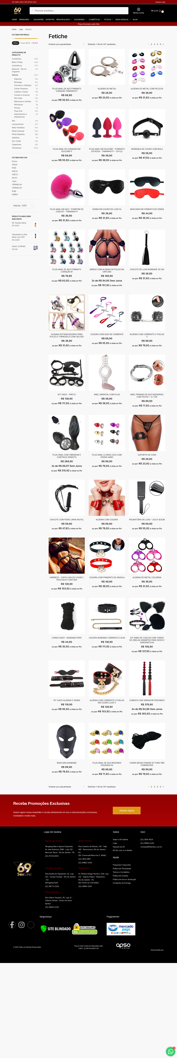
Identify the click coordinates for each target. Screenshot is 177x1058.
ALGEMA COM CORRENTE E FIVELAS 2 (147, 335)
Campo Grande (53, 868)
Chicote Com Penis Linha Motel (67, 519)
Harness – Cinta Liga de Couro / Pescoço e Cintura (67, 578)
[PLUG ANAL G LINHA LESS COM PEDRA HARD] (107, 433)
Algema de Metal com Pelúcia (147, 89)
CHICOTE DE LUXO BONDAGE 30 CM (147, 269)
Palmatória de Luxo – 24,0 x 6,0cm (147, 519)
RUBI (14, 191)
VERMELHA (17, 184)
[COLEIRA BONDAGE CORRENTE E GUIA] (107, 616)
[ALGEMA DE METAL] (107, 67)
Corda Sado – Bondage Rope (67, 638)
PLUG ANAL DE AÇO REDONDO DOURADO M (106, 764)
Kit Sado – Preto (67, 394)
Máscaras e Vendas (22, 101)
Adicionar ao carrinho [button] (67, 106)
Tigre (14, 181)
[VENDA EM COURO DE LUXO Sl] (107, 187)
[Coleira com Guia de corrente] (107, 312)
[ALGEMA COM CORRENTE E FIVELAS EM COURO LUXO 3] (107, 678)
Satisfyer (16, 137)
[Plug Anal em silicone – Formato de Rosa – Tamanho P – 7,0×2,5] (107, 127)
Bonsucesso (85, 841)
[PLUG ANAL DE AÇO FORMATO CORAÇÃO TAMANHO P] (67, 67)
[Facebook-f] (12, 924)
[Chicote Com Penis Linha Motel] (67, 498)
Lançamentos (17, 124)
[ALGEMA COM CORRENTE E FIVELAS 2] (147, 312)
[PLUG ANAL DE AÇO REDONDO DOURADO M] (107, 741)
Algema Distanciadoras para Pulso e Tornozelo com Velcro (67, 335)
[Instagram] (21, 924)
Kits (13, 121)
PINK (14, 168)
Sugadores (16, 144)
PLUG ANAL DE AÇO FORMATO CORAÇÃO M (66, 270)
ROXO (14, 178)
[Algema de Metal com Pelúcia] (147, 67)
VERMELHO (17, 188)
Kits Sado (18, 98)
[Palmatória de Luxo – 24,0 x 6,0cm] (147, 498)
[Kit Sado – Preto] (67, 373)
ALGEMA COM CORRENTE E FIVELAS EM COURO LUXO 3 (107, 701)
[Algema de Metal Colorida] (147, 556)
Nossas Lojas (160, 2)
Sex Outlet (16, 141)
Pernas (17, 108)
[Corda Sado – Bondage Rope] (67, 616)
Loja (21, 29)
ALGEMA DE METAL (107, 89)
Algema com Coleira (107, 519)
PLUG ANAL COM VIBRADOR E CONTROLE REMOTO (67, 456)
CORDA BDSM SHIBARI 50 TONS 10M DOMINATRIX (147, 764)
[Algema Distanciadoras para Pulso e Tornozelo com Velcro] (67, 312)
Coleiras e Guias (21, 92)
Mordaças (18, 104)
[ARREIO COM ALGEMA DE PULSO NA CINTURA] (107, 248)
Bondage (18, 82)
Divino (14, 161)
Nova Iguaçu (52, 892)
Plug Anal (18, 111)
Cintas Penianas (21, 88)
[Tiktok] (31, 924)
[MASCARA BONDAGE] (67, 741)
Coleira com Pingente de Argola (107, 577)
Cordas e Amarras (22, 95)
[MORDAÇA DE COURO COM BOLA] (147, 127)
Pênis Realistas (18, 134)
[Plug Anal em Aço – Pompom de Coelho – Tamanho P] (67, 187)
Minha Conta (138, 13)
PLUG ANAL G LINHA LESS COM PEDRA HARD (107, 456)
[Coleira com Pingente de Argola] (107, 556)
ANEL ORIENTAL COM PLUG (107, 394)
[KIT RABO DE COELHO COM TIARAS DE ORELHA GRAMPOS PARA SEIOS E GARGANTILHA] (147, 616)
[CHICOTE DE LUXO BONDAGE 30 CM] (147, 248)
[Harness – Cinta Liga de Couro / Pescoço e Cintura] (67, 556)
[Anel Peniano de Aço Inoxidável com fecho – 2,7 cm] (147, 373)
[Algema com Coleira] (107, 498)
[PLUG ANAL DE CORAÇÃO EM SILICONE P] (67, 127)
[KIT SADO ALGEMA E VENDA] (67, 678)
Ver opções (147, 103)
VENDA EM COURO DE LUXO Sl (107, 209)
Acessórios (16, 59)
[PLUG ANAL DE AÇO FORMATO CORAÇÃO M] (67, 248)
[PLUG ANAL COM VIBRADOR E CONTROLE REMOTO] (67, 433)
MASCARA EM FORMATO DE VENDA (147, 209)
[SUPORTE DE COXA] (147, 433)
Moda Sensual (18, 131)
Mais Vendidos (18, 127)
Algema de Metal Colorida (147, 577)
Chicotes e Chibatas (22, 85)
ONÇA (14, 164)
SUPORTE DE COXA (147, 455)
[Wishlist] (83, 53)
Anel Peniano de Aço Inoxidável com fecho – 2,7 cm (147, 395)
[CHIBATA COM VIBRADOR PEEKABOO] (147, 678)
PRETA (15, 171)
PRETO (15, 174)
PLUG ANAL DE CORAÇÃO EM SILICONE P (66, 150)
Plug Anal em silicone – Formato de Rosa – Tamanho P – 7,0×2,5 (107, 150)
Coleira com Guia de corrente (106, 334)
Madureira (84, 868)
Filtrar (15, 43)
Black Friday (17, 62)
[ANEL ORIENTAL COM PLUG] (107, 373)
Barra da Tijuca (53, 841)
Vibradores (16, 148)
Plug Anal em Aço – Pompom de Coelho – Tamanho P (66, 210)
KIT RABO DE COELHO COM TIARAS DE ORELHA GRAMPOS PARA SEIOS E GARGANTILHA (146, 640)
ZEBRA (15, 194)
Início (14, 29)
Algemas (18, 79)
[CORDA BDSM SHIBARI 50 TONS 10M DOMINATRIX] (147, 741)
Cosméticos (17, 65)
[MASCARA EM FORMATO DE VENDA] (147, 187)
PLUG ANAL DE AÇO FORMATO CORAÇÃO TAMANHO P (66, 90)
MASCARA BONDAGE (67, 763)
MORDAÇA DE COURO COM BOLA (147, 149)
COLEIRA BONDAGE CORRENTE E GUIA (107, 638)
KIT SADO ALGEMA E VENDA (66, 700)
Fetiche (15, 75)
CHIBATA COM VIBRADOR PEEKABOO (147, 700)
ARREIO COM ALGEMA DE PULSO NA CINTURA (107, 270)
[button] (157, 10)
